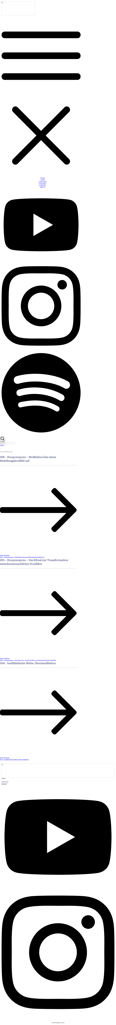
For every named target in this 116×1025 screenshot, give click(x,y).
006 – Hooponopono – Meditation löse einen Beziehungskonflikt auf (28, 459)
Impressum (5, 783)
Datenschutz (5, 781)
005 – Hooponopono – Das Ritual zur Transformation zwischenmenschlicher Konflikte (34, 562)
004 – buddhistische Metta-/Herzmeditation (28, 663)
